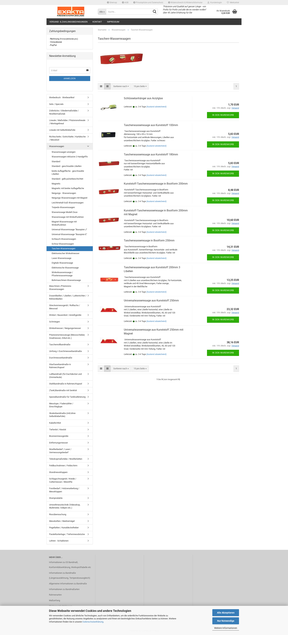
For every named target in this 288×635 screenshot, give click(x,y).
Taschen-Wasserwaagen (63, 248)
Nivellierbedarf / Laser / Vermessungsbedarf (60, 451)
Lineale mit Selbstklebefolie (62, 130)
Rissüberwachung (57, 514)
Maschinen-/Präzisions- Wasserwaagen (60, 287)
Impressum (113, 22)
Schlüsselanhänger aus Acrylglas (143, 98)
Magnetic (56, 183)
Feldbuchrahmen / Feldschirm (63, 465)
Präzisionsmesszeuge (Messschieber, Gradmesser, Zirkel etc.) (67, 336)
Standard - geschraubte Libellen (67, 166)
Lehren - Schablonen (58, 540)
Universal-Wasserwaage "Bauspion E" (69, 234)
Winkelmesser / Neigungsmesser (65, 328)
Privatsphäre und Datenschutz (149, 2)
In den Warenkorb (223, 115)
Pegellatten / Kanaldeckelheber (64, 527)
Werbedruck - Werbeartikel (61, 97)
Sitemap (113, 2)
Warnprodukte (55, 498)
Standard (56, 161)
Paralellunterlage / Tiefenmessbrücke (67, 534)
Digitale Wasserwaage (62, 263)
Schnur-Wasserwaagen (63, 244)
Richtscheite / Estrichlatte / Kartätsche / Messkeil (67, 138)
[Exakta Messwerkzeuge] (71, 11)
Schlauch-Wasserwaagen (64, 239)
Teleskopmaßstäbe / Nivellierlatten (65, 459)
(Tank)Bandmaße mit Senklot (63, 390)
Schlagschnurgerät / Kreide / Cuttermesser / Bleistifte (62, 480)
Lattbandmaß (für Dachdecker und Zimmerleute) (65, 375)
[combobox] (121, 86)
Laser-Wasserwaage (61, 258)
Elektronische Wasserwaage (65, 267)
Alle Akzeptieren (225, 612)
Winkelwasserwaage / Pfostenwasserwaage (62, 274)
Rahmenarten (55, 594)
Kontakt (97, 22)
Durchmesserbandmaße (60, 357)
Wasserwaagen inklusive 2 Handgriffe (70, 156)
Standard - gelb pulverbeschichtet (67, 179)
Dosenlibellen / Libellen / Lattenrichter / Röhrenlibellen (67, 297)
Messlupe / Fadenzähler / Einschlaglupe (61, 405)
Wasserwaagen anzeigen (64, 152)
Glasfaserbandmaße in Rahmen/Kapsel (60, 366)
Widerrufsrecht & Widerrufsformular (186, 2)
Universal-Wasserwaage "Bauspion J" (69, 229)
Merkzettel (234, 2)
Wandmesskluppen (58, 472)
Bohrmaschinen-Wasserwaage (66, 280)
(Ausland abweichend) (156, 107)
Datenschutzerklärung (92, 621)
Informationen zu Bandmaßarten (64, 589)
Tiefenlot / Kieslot (57, 429)
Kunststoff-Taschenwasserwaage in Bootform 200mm (156, 183)
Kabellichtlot (55, 423)
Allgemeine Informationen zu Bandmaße (68, 583)
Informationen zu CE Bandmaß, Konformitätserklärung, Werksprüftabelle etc (70, 564)
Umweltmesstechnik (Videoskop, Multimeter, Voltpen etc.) (64, 506)
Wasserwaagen (56, 146)
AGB (126, 2)
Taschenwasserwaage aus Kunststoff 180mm (151, 154)
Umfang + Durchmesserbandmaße (65, 351)
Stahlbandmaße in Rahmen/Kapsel (65, 383)
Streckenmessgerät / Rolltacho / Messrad (64, 307)
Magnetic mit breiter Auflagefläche (68, 188)
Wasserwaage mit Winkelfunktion (68, 217)
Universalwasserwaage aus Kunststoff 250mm (151, 300)
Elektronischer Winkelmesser (65, 253)
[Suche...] (155, 12)
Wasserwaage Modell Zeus (65, 212)
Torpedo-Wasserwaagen (63, 207)
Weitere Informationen (225, 628)
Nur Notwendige (225, 620)
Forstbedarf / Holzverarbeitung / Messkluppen (64, 490)
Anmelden (70, 78)
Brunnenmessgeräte (58, 436)
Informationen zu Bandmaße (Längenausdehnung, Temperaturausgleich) (69, 575)
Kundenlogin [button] (215, 2)
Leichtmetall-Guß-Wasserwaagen (68, 202)
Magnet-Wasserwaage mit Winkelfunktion (64, 223)
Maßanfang (54, 600)
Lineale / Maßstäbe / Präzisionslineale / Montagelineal (67, 122)
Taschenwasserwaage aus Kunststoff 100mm (151, 125)
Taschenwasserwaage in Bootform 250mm (149, 240)
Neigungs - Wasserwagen (64, 193)
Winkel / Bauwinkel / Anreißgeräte (65, 315)
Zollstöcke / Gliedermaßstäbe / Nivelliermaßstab (64, 112)
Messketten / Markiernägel (62, 521)
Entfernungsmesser (58, 442)
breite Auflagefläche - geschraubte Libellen (68, 172)
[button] (101, 86)
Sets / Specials (56, 104)
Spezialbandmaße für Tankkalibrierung (67, 397)
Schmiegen (54, 321)
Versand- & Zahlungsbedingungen (68, 22)
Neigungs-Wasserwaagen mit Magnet (69, 198)
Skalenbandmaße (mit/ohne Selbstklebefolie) (62, 415)
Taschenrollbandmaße (59, 344)
